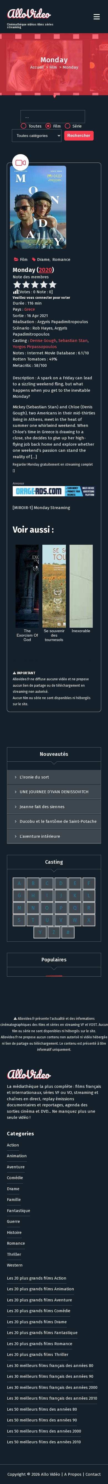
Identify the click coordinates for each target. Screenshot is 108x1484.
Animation (17, 1155)
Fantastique (18, 1210)
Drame (43, 259)
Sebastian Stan (73, 340)
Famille (14, 1199)
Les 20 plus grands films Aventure (39, 1300)
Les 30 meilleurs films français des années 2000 (52, 1387)
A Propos (72, 1474)
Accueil (37, 67)
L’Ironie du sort (34, 777)
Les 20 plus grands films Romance (39, 1343)
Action (13, 1145)
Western (15, 1265)
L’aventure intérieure (40, 836)
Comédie (15, 1177)
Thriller (14, 1254)
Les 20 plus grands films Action (36, 1278)
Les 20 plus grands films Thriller (37, 1354)
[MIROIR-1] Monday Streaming (41, 507)
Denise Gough (43, 340)
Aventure (16, 1166)
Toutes (34, 126)
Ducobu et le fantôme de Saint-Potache (58, 821)
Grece (29, 309)
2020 (45, 270)
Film (53, 67)
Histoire (14, 1232)
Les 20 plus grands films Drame (37, 1321)
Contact (93, 1474)
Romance (61, 259)
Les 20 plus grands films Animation (40, 1288)
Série (76, 126)
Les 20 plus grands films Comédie (38, 1310)
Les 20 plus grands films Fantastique (42, 1332)
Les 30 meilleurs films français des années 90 (50, 1376)
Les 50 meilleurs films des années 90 (42, 1420)
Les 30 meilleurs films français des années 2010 (52, 1398)
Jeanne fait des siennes (42, 806)
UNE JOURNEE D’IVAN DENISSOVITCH (54, 791)
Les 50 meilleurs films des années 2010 (44, 1441)
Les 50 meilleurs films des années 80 (42, 1409)
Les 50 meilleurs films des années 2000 (44, 1431)
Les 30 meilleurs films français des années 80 (50, 1365)
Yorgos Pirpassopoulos (35, 346)
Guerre (13, 1221)
